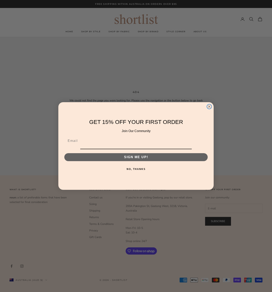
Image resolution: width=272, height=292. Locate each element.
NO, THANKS (136, 169)
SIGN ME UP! (136, 157)
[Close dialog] (209, 106)
